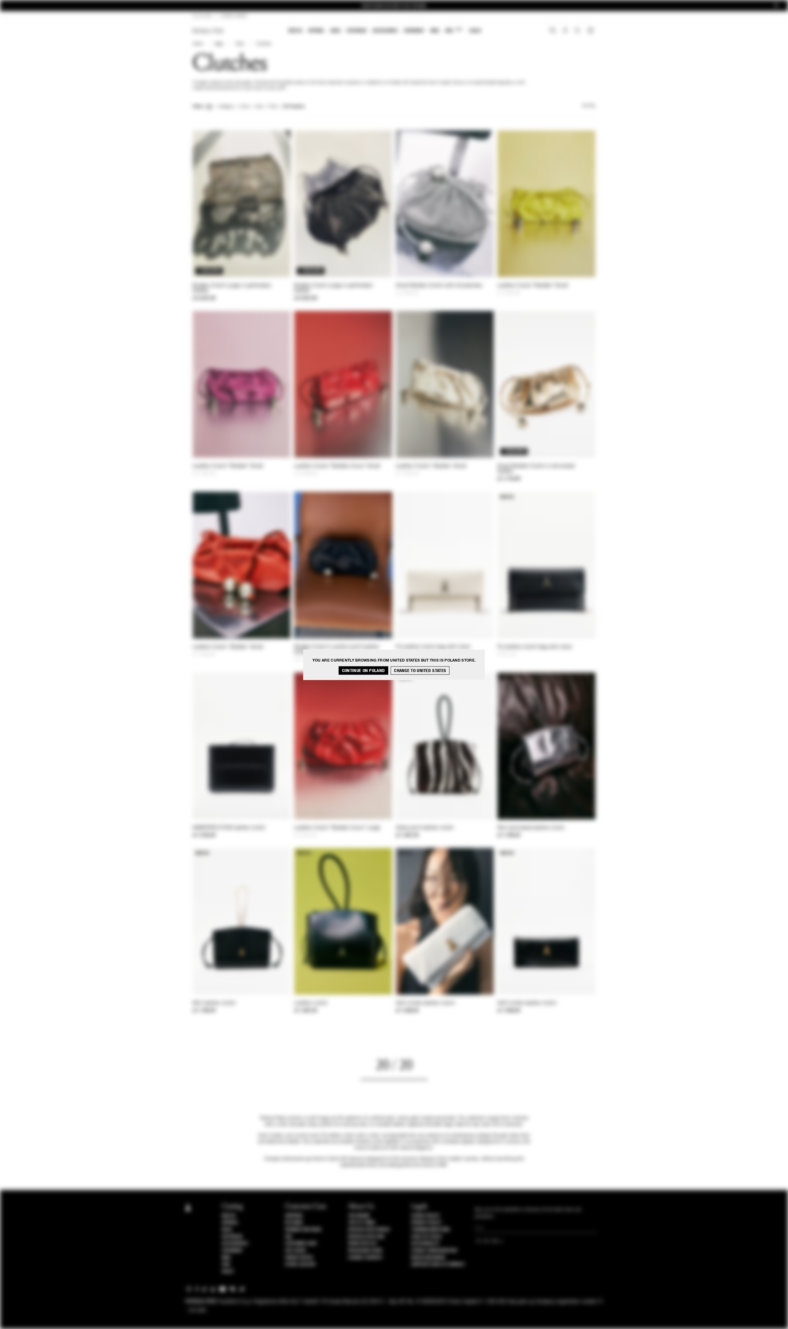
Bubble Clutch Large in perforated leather (232, 288)
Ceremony (414, 30)
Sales (475, 30)
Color (244, 107)
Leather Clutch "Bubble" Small (431, 466)
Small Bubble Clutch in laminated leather (536, 469)
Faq (288, 1237)
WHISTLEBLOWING (428, 1257)
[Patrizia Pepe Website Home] (208, 31)
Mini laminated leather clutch (531, 828)
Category (226, 107)
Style (239, 44)
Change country (365, 1257)
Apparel (316, 30)
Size (259, 107)
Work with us (362, 1243)
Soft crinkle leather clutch (425, 1003)
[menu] (384, 31)
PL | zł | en (202, 16)
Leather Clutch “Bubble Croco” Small (337, 466)
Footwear (356, 30)
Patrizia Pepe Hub (366, 1237)
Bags (335, 30)
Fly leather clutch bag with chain (433, 647)
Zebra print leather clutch (425, 828)
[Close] (776, 6)
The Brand (359, 1216)
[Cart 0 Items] (591, 31)
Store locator (300, 1264)
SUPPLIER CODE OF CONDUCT (438, 1264)
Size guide (295, 1250)
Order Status (299, 1257)
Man (434, 30)
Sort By (588, 106)
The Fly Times (361, 1222)
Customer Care (301, 1243)
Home (198, 44)
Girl (453, 30)
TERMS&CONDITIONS (430, 1230)
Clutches (263, 44)
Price (272, 107)
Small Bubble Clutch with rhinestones (439, 285)
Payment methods (303, 1230)
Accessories (385, 30)
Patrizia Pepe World (369, 1230)
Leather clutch (311, 1003)
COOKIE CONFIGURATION (434, 1250)
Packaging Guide (365, 1250)
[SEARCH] (552, 31)
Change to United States (420, 670)
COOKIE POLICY (425, 1216)
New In (295, 30)
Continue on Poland (363, 670)
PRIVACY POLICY (426, 1222)
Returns (294, 1222)
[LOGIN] (565, 31)
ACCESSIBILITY (425, 1243)
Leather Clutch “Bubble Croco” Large (337, 828)
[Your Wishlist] (578, 32)
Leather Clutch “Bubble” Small (532, 285)
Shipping (294, 1216)
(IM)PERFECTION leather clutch (229, 828)
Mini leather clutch (214, 1003)
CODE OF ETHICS (426, 1237)
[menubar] (384, 31)
